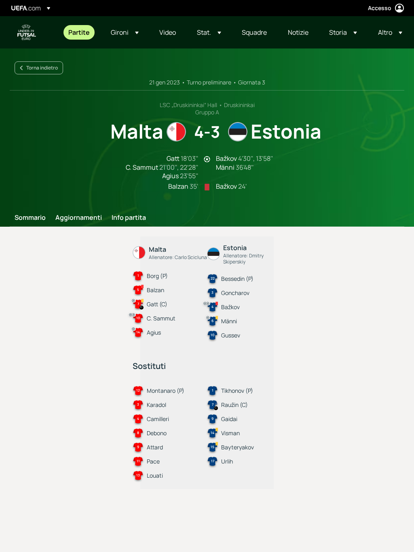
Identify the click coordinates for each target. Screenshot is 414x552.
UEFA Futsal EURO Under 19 (27, 32)
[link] (79, 32)
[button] (125, 32)
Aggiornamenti (78, 217)
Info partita (129, 217)
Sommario (30, 217)
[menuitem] (79, 32)
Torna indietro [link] (42, 67)
